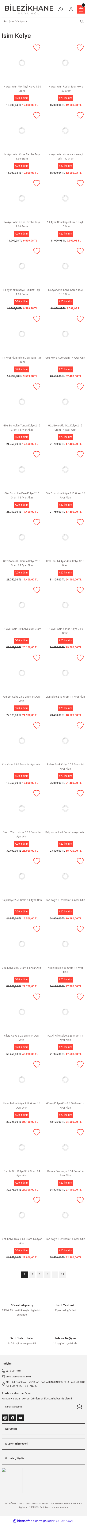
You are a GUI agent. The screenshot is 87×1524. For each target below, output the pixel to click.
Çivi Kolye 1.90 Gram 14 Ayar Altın (21, 764)
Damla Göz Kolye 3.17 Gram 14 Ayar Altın (22, 1173)
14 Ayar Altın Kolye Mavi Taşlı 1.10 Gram (22, 360)
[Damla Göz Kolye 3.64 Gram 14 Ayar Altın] (65, 1147)
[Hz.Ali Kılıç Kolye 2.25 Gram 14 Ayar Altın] (65, 1012)
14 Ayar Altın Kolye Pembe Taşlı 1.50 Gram (22, 156)
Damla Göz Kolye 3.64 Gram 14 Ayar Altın (65, 1173)
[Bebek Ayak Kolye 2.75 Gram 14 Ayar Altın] (65, 741)
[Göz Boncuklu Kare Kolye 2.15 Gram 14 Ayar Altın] (22, 470)
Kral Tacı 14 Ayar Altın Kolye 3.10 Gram (65, 563)
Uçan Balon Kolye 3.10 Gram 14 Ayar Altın (21, 1105)
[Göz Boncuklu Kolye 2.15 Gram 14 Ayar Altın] (65, 470)
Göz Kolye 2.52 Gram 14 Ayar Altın (65, 900)
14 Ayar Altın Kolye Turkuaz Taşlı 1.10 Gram (22, 292)
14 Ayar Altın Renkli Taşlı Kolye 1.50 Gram (65, 88)
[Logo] (29, 9)
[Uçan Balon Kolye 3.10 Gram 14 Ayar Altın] (22, 1080)
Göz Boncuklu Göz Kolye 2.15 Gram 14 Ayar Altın (65, 427)
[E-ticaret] (43, 1521)
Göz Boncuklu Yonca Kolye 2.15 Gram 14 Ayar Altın (21, 427)
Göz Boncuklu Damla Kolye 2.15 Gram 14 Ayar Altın (21, 563)
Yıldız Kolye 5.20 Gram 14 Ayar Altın (21, 1037)
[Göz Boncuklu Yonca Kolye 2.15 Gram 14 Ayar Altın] (22, 402)
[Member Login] (71, 9)
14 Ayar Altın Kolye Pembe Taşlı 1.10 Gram (22, 224)
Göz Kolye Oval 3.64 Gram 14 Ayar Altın (22, 1241)
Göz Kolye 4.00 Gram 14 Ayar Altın (65, 357)
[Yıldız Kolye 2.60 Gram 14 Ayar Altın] (65, 944)
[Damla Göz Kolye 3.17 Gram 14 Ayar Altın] (22, 1147)
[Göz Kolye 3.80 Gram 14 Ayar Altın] (22, 944)
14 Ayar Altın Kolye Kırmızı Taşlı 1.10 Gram (65, 224)
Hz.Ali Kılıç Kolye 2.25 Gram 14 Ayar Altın (65, 1037)
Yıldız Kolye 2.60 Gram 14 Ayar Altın (65, 970)
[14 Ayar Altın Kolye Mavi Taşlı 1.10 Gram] (22, 334)
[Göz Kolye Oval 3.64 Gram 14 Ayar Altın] (22, 1215)
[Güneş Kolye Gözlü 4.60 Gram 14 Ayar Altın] (65, 1080)
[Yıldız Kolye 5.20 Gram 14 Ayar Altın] (22, 1012)
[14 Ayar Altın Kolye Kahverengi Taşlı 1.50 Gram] (65, 131)
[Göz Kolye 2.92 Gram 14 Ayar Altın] (65, 1215)
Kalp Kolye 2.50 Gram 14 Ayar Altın (22, 900)
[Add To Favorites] (36, 47)
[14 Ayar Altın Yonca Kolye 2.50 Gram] (65, 605)
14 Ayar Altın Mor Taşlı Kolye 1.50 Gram (22, 88)
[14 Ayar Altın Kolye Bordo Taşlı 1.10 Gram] (65, 266)
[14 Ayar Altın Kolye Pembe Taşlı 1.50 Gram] (22, 131)
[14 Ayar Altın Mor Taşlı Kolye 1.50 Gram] (22, 63)
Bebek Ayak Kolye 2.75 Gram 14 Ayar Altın (65, 766)
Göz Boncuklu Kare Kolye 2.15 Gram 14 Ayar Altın (21, 495)
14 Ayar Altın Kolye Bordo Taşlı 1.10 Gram (65, 292)
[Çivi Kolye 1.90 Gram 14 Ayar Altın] (22, 741)
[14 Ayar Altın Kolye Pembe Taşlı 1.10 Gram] (22, 198)
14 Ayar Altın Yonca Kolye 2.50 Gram (65, 631)
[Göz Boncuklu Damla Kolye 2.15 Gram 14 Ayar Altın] (22, 537)
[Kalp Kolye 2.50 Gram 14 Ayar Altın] (22, 876)
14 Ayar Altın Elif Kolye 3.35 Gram (22, 628)
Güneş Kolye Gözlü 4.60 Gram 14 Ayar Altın (65, 1105)
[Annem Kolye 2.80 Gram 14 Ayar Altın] (22, 673)
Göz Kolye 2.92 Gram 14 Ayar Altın (65, 1239)
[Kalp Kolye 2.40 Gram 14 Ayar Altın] (65, 808)
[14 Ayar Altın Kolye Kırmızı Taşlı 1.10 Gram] (65, 198)
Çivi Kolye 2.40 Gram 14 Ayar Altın (65, 696)
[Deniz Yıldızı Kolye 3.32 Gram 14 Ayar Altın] (22, 808)
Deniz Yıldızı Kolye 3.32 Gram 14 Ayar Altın (22, 834)
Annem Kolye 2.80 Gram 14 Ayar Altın (22, 698)
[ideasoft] (21, 1521)
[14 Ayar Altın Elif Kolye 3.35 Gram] (22, 605)
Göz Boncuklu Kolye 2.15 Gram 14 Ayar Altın (65, 495)
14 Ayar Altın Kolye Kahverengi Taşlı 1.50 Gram (65, 156)
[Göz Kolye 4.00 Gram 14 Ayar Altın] (65, 334)
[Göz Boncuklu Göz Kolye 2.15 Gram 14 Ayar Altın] (65, 402)
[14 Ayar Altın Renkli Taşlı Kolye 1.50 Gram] (65, 63)
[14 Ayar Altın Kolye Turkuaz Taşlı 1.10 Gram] (22, 266)
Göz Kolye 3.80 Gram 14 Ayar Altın (22, 967)
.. (55, 1274)
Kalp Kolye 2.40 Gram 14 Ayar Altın (65, 832)
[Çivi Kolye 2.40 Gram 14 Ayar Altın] (65, 673)
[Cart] (81, 9)
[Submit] (79, 1407)
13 (62, 1274)
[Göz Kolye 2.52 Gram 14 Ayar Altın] (65, 876)
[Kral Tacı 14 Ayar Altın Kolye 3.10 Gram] (65, 537)
